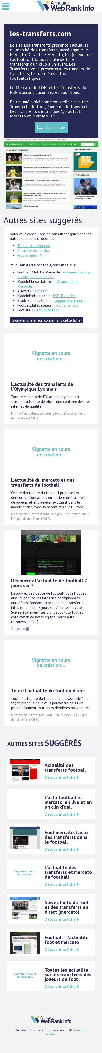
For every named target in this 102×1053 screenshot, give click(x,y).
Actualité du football (34, 250)
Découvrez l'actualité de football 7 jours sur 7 (49, 583)
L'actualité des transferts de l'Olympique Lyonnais (42, 386)
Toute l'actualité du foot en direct (48, 690)
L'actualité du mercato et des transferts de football (43, 482)
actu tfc (41, 291)
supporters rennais (69, 300)
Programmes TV (29, 255)
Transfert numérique (33, 245)
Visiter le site (55, 127)
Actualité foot (47, 310)
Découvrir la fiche (60, 777)
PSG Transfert (64, 295)
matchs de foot (66, 305)
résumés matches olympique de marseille (54, 274)
